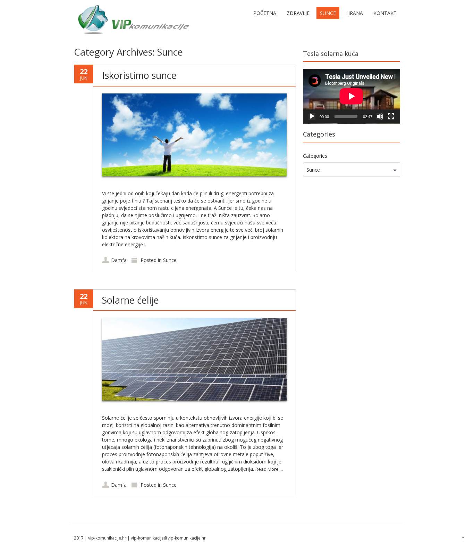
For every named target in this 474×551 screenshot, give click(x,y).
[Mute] (379, 116)
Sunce (328, 13)
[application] (351, 96)
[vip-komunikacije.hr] (133, 36)
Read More (269, 469)
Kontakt (385, 13)
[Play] (311, 116)
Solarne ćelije (130, 300)
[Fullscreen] (391, 116)
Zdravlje (298, 13)
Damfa (119, 260)
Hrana (354, 13)
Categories (315, 156)
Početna (264, 13)
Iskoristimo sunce (139, 75)
